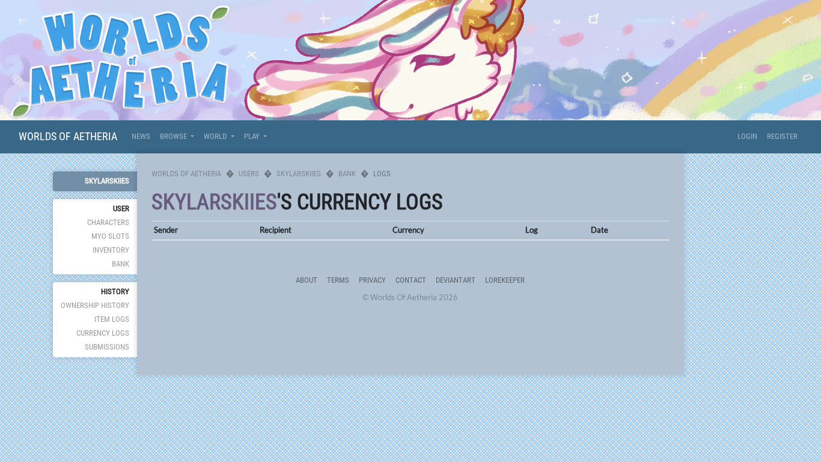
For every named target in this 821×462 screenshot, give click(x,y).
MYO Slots (110, 236)
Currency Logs (102, 332)
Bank (120, 263)
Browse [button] (174, 136)
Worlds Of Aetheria (68, 136)
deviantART (455, 280)
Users (249, 173)
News (141, 136)
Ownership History (95, 305)
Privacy (372, 280)
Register (782, 136)
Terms (338, 280)
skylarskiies (107, 180)
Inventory (111, 249)
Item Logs (111, 319)
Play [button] (252, 136)
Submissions (107, 346)
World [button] (216, 136)
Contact (410, 280)
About (306, 280)
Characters (108, 222)
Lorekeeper (505, 280)
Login (747, 136)
